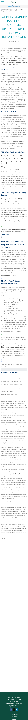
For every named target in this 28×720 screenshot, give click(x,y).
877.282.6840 (17, 699)
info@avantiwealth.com (14, 707)
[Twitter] (14, 709)
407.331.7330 (16, 698)
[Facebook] (11, 709)
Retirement (14, 716)
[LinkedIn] (17, 709)
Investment (14, 718)
